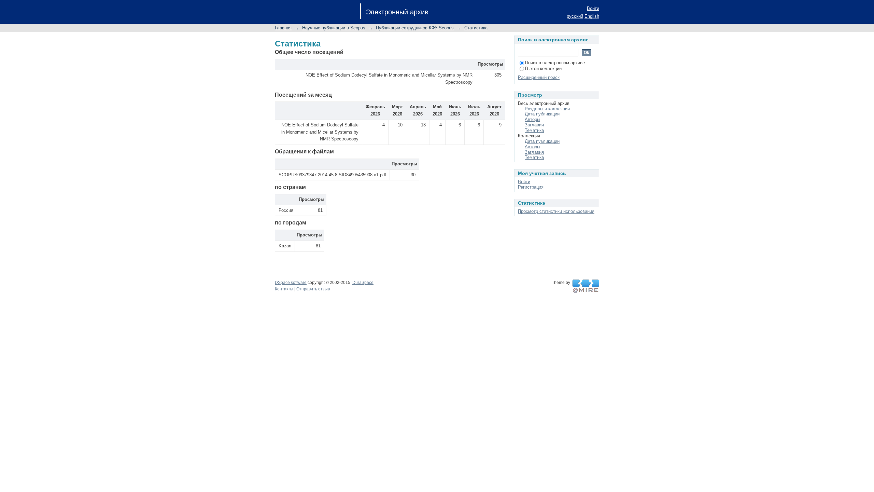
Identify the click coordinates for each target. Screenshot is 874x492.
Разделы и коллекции (547, 108)
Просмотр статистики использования (556, 211)
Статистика (476, 27)
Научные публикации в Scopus (333, 27)
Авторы (532, 119)
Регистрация (531, 187)
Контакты (284, 289)
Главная (283, 27)
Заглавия (534, 124)
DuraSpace (362, 282)
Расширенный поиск (539, 77)
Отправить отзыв (313, 289)
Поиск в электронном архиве (555, 62)
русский (575, 16)
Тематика (534, 130)
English (591, 16)
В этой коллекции (543, 68)
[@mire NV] (585, 286)
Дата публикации (542, 114)
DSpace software (291, 282)
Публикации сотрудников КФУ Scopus (415, 27)
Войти (593, 8)
